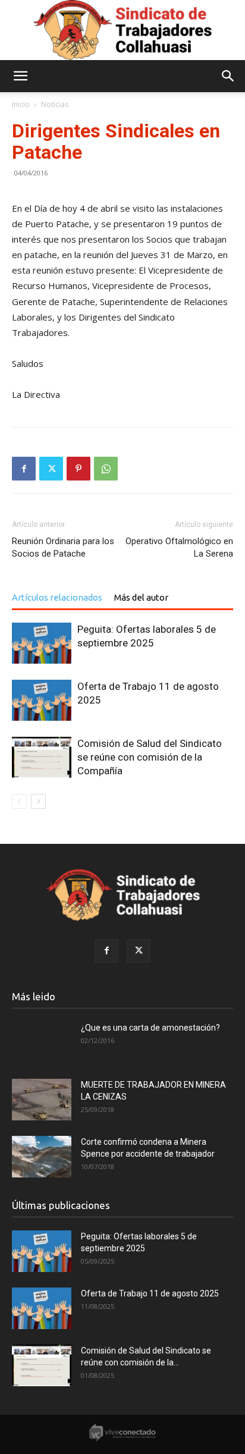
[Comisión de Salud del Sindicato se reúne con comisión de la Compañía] (41, 757)
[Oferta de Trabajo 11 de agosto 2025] (41, 700)
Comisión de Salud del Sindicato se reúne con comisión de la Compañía (149, 757)
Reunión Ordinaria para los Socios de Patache (63, 547)
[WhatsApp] (106, 469)
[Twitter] (51, 469)
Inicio (21, 104)
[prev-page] (19, 801)
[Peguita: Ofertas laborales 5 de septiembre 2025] (41, 643)
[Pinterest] (78, 469)
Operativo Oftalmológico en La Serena (179, 547)
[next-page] (38, 801)
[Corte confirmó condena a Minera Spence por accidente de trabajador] (41, 1156)
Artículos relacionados (57, 597)
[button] (20, 76)
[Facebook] (24, 469)
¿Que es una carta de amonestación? (150, 1027)
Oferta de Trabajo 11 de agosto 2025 (150, 1293)
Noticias (54, 104)
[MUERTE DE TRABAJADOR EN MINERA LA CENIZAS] (41, 1099)
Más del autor (141, 597)
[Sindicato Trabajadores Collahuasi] (122, 30)
